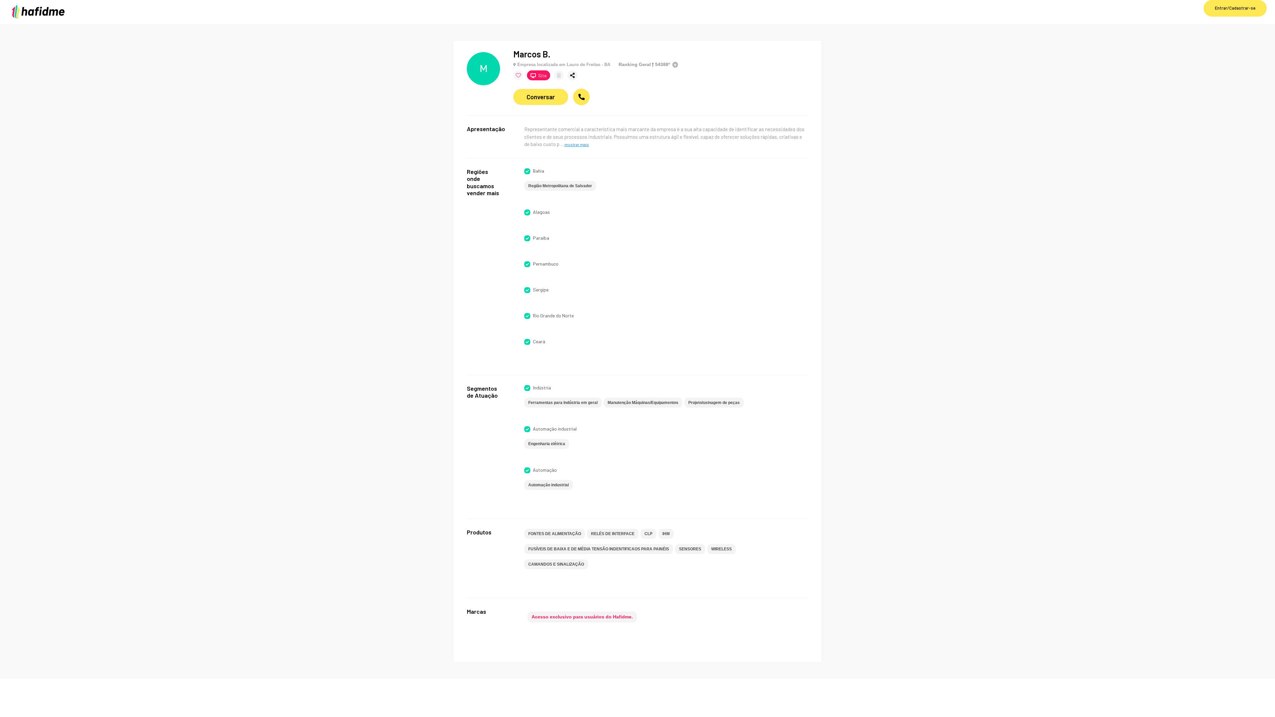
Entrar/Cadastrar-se (1235, 8)
